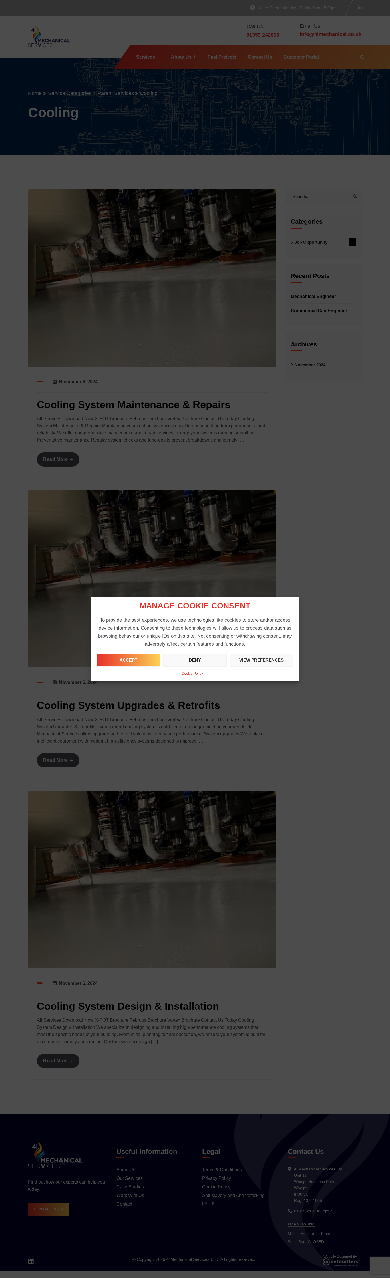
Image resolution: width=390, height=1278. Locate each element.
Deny (195, 660)
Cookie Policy (192, 674)
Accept (128, 660)
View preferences (261, 660)
